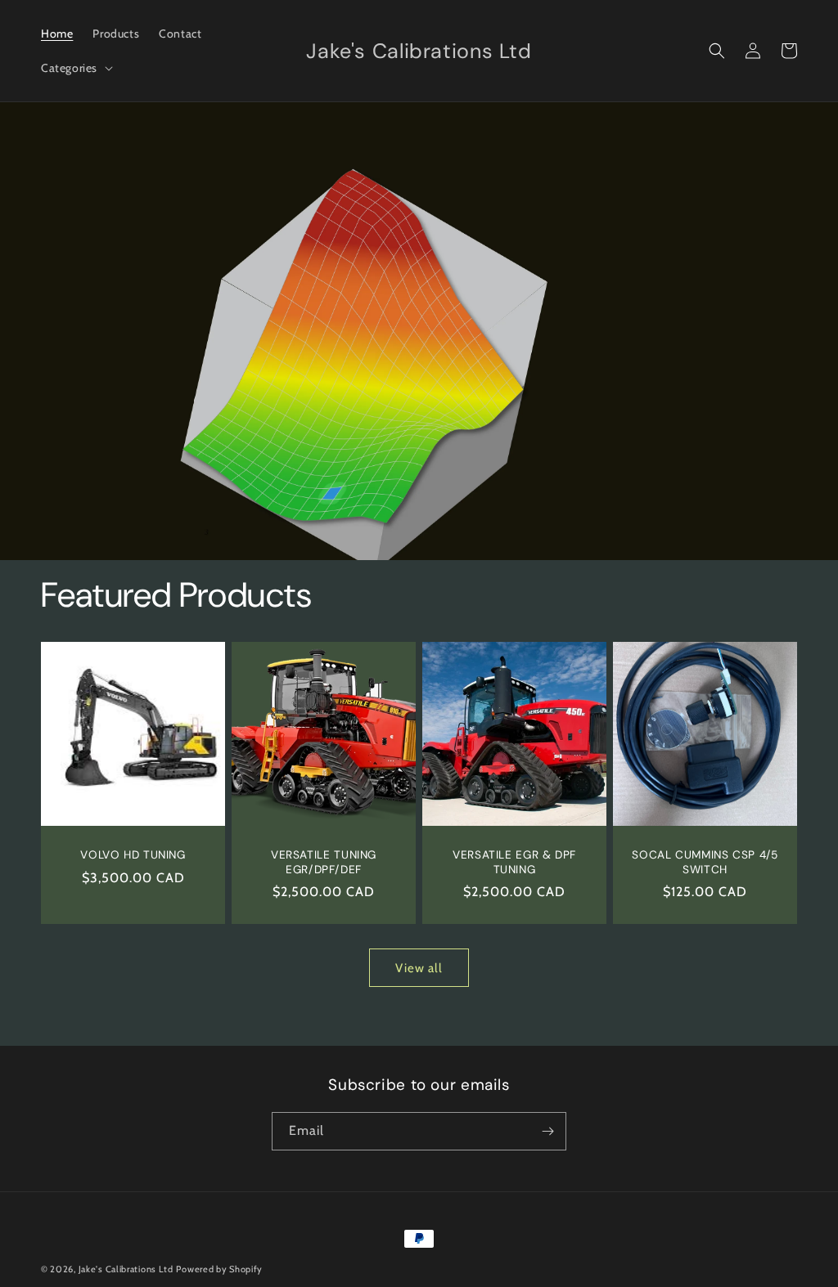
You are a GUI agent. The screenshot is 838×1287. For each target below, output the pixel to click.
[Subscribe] (547, 1131)
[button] (75, 68)
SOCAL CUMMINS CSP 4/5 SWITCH (704, 862)
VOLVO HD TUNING (132, 855)
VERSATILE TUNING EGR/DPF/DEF (323, 862)
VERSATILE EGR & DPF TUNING (514, 862)
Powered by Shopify (219, 1269)
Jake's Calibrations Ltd (126, 1269)
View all (419, 968)
